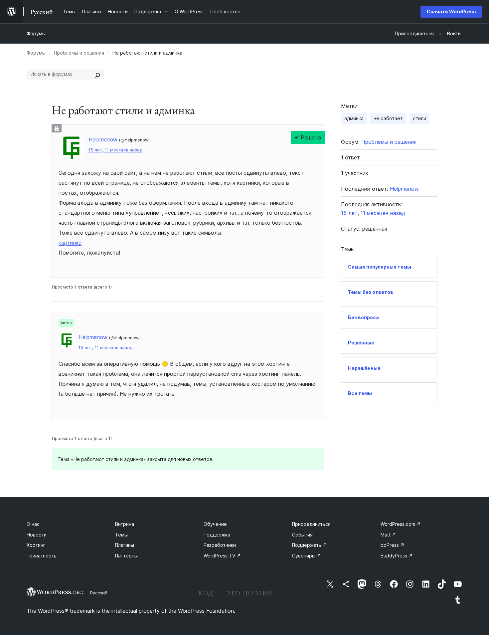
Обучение (215, 524)
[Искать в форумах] (97, 74)
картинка (70, 242)
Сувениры (306, 555)
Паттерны (126, 555)
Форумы (36, 33)
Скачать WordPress (451, 11)
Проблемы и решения (79, 53)
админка (354, 118)
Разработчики (220, 545)
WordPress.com (401, 524)
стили (419, 118)
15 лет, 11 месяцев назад (115, 149)
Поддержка (217, 534)
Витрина (124, 524)
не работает (388, 118)
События (302, 534)
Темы (121, 534)
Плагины (124, 545)
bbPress (393, 545)
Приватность (42, 555)
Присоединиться (311, 524)
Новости (37, 534)
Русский (98, 592)
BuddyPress (397, 555)
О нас (33, 524)
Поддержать (309, 545)
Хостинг (36, 545)
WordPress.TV (222, 555)
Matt (388, 534)
